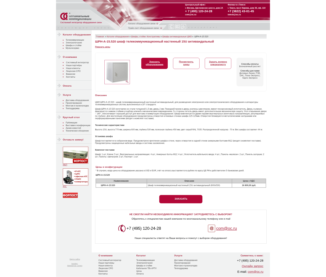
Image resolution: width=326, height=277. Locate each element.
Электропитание (74, 43)
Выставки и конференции (78, 125)
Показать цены (102, 47)
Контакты (70, 77)
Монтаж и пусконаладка (77, 106)
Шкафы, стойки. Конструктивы (145, 36)
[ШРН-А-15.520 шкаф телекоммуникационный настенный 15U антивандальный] (117, 71)
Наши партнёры (74, 65)
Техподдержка (72, 108)
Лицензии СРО (73, 71)
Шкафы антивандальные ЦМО (177, 36)
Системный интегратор (77, 62)
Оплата (140, 274)
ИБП (65, 165)
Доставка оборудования (77, 100)
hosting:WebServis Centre (74, 265)
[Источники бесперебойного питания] (75, 163)
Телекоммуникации (75, 40)
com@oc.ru (226, 228)
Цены (139, 271)
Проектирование (74, 103)
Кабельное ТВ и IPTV (146, 268)
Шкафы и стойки (74, 45)
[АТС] (75, 184)
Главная (100, 36)
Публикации (71, 122)
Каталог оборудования (118, 36)
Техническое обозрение (77, 131)
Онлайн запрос (252, 266)
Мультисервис (72, 48)
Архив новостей (73, 128)
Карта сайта (75, 259)
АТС (65, 186)
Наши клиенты (73, 68)
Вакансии (70, 74)
